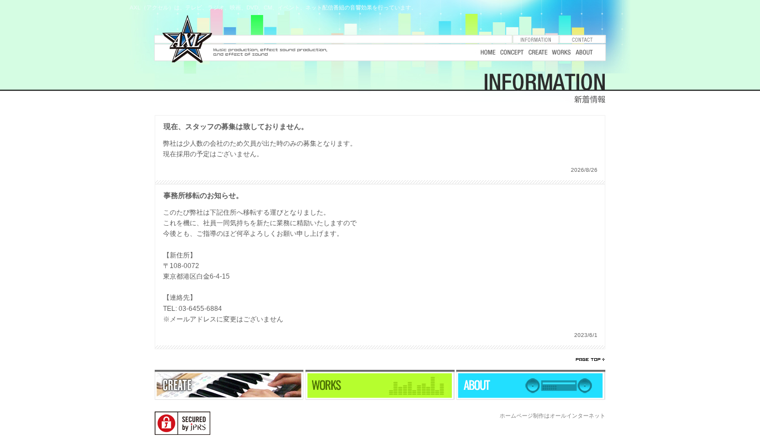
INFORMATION (536, 39)
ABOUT (584, 52)
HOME (487, 52)
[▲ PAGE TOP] (590, 359)
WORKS (561, 52)
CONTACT (582, 39)
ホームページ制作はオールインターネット (552, 416)
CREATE (538, 52)
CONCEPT (512, 52)
